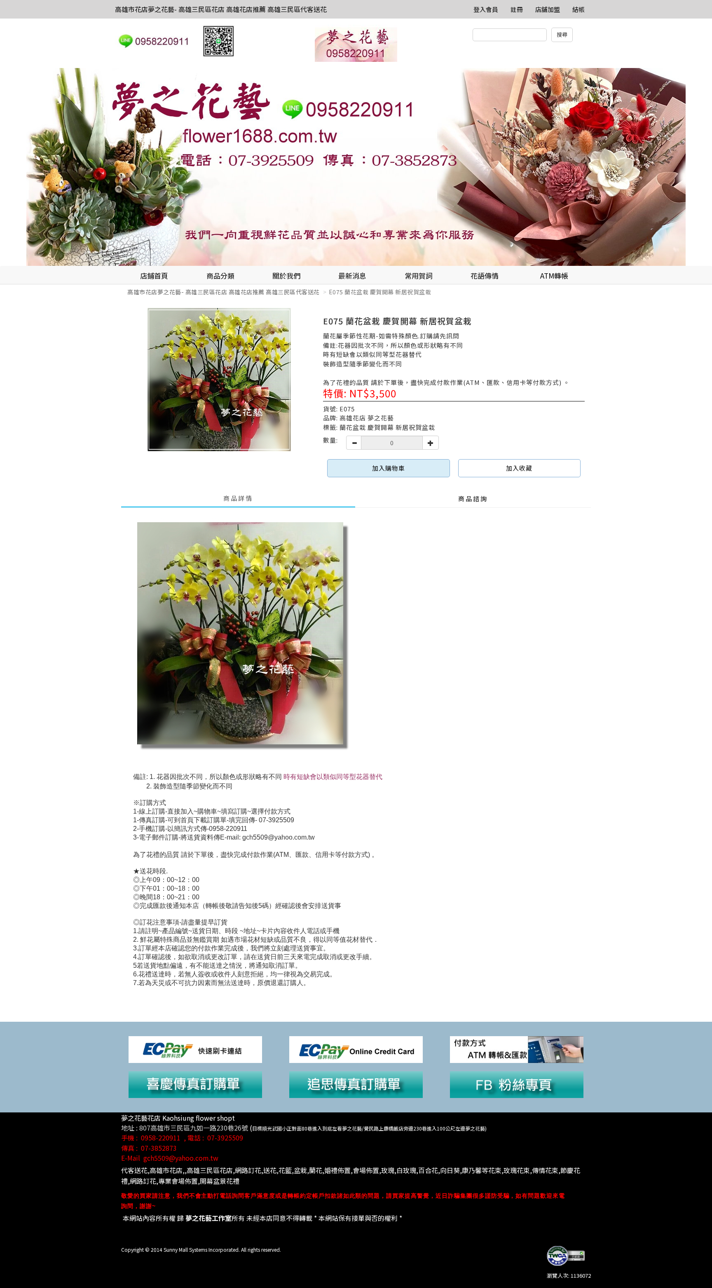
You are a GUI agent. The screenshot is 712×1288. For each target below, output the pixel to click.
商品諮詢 (473, 498)
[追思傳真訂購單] (356, 1084)
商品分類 (220, 275)
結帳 (578, 9)
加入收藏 (519, 468)
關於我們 (286, 275)
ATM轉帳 (554, 275)
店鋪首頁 (154, 275)
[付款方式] (516, 1049)
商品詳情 (238, 498)
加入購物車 (388, 468)
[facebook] (516, 1084)
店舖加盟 (547, 9)
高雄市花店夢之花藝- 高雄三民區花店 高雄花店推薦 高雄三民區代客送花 (221, 9)
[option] (356, 167)
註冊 (517, 9)
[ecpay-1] (356, 1049)
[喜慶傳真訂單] (195, 1084)
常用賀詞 (419, 275)
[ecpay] (195, 1049)
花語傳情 (485, 275)
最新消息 (352, 275)
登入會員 (485, 9)
